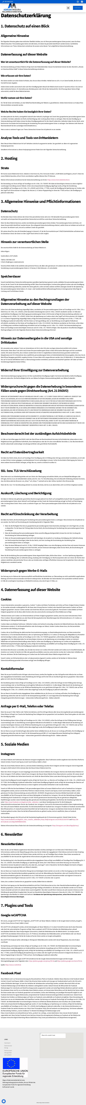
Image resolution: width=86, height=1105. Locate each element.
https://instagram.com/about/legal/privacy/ (65, 825)
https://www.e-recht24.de (13, 965)
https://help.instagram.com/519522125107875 (55, 819)
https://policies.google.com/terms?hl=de (69, 961)
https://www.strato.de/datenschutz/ (58, 180)
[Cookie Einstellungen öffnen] (4, 1101)
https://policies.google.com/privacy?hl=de (41, 961)
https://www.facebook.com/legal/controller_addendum (22, 802)
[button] (68, 7)
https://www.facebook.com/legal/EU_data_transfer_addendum (20, 819)
